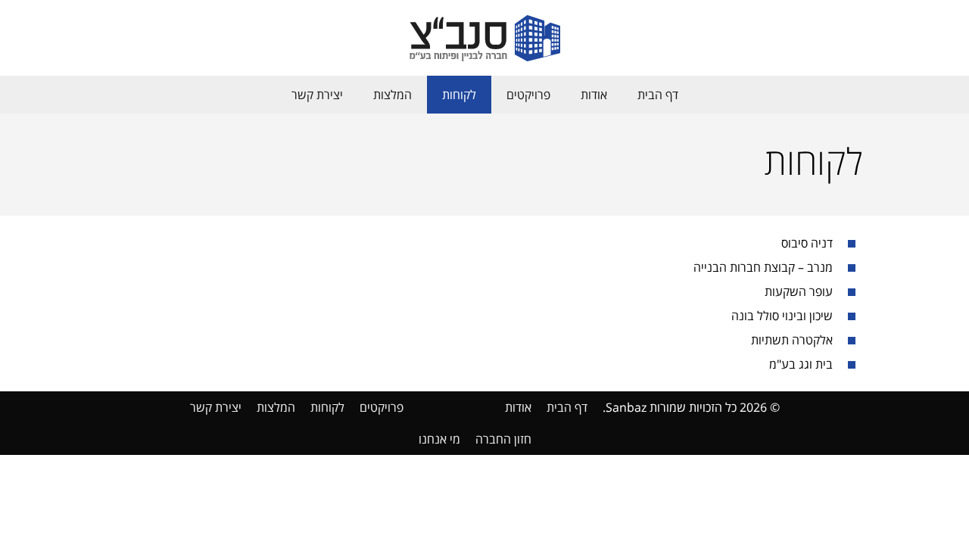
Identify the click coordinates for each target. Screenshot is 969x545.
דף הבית (657, 94)
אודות (594, 94)
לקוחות (459, 94)
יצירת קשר (317, 94)
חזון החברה (503, 439)
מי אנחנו (439, 439)
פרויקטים (528, 94)
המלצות (392, 94)
